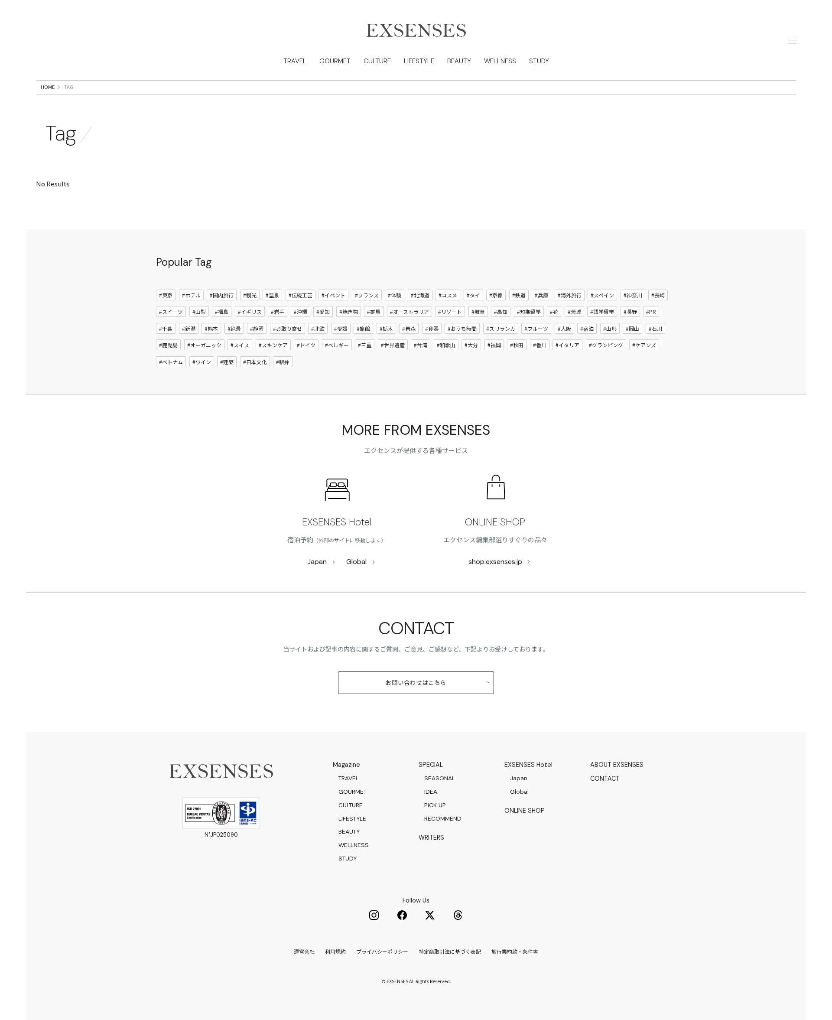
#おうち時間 (462, 328)
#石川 (655, 328)
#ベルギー (337, 345)
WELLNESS (500, 61)
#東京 (165, 295)
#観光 (250, 295)
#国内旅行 (222, 295)
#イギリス (250, 311)
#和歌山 (446, 345)
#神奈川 (633, 295)
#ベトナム (171, 361)
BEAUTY (459, 61)
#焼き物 (348, 311)
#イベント (333, 295)
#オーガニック (204, 345)
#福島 (221, 311)
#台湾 (420, 345)
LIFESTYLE (419, 61)
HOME (48, 86)
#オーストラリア (409, 311)
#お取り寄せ (287, 328)
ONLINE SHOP (495, 522)
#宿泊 (587, 328)
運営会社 (304, 951)
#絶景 (234, 328)
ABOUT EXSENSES (617, 765)
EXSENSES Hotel (337, 522)
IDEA (430, 791)
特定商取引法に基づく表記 (450, 951)
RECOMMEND (443, 818)
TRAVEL (294, 61)
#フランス (367, 295)
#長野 (630, 311)
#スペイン (602, 295)
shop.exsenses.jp (495, 561)
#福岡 (494, 345)
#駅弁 (282, 361)
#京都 (496, 295)
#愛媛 (341, 328)
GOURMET (335, 61)
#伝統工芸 (300, 295)
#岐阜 (478, 311)
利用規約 (335, 951)
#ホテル (191, 295)
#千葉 (165, 328)
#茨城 (574, 311)
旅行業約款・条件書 (514, 951)
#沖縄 (300, 311)
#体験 (394, 295)
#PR (651, 311)
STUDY (539, 61)
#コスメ (448, 295)
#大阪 (564, 328)
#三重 (364, 345)
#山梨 (199, 311)
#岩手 (277, 311)
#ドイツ (306, 345)
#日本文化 (255, 361)
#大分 (471, 345)
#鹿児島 (168, 345)
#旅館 (363, 328)
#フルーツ (536, 328)
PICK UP (435, 805)
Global (356, 561)
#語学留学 (602, 311)
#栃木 (386, 328)
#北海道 (420, 295)
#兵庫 (541, 295)
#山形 (610, 328)
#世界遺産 (393, 345)
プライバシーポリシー (382, 951)
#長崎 (658, 295)
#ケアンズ (644, 345)
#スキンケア (273, 345)
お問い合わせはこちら (416, 682)
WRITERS (431, 837)
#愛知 (323, 311)
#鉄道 (519, 295)
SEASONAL (439, 778)
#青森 (409, 328)
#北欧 (318, 328)
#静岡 (256, 328)
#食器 (432, 328)
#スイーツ (171, 311)
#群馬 (373, 311)
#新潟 (188, 328)
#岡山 (632, 328)
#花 (554, 311)
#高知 (500, 311)
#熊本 (211, 328)
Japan (317, 561)
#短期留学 (529, 311)
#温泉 (272, 295)
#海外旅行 (570, 295)
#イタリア (567, 345)
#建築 (227, 361)
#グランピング (606, 345)
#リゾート (450, 311)
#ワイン (201, 361)
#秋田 (516, 345)
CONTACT (605, 778)
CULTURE (377, 61)
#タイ (473, 295)
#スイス (240, 345)
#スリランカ (500, 328)
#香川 (539, 345)
